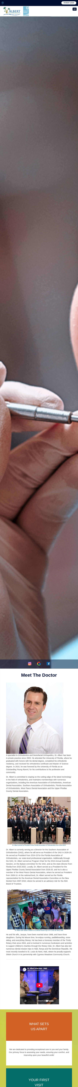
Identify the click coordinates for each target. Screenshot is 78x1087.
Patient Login (69, 3)
